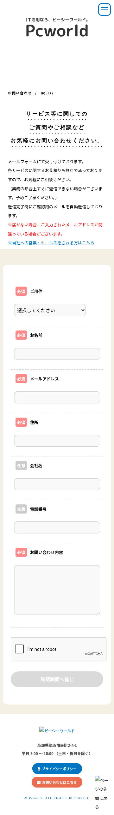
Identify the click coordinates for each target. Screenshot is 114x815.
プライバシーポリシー (59, 768)
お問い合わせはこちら (59, 782)
